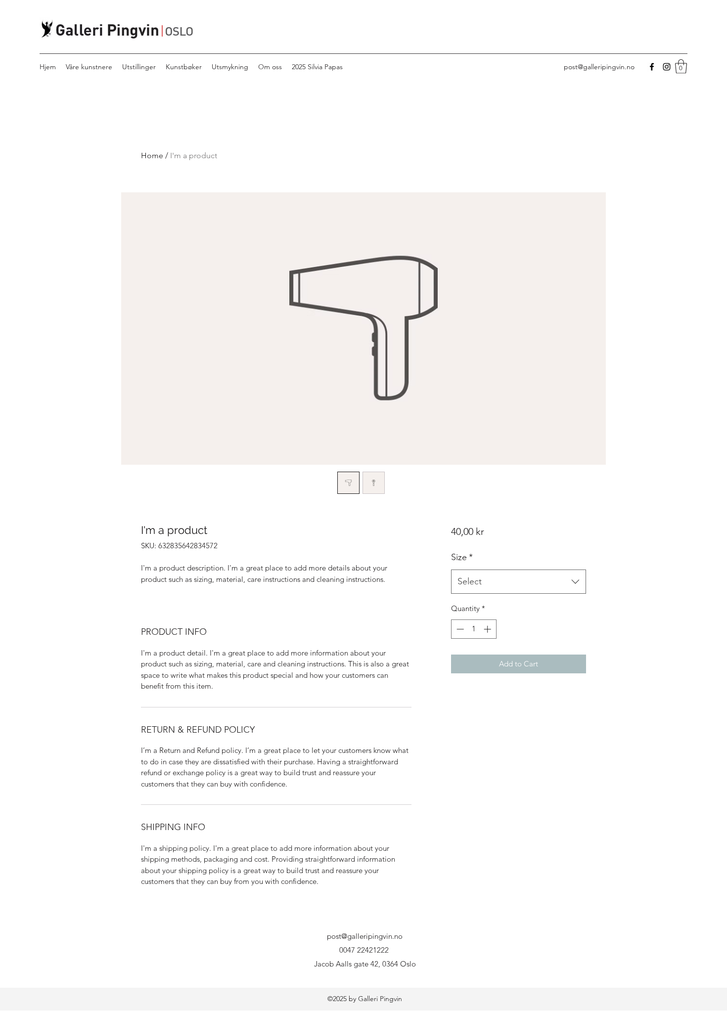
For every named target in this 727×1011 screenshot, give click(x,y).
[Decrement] (459, 629)
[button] (681, 66)
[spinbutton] (473, 629)
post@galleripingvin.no (599, 66)
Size (462, 557)
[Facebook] (652, 67)
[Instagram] (667, 67)
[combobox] (518, 582)
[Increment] (488, 629)
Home (152, 155)
